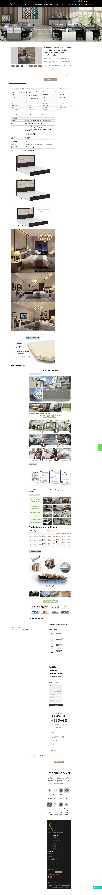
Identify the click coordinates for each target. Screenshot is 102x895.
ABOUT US (30, 4)
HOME (25, 4)
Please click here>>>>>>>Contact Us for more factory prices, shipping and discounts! (30, 334)
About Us (54, 846)
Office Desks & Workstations (53, 666)
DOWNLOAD (63, 4)
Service (54, 843)
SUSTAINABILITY (87, 4)
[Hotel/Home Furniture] (41, 370)
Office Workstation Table (58, 842)
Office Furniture (38, 4)
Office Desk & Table (57, 840)
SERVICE (52, 4)
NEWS (57, 4)
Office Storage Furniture (55, 673)
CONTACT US (70, 4)
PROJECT (46, 4)
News (54, 848)
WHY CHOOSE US (78, 4)
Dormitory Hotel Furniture (60, 33)
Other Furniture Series (51, 33)
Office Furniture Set (54, 663)
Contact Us (55, 849)
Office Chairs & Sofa (54, 670)
